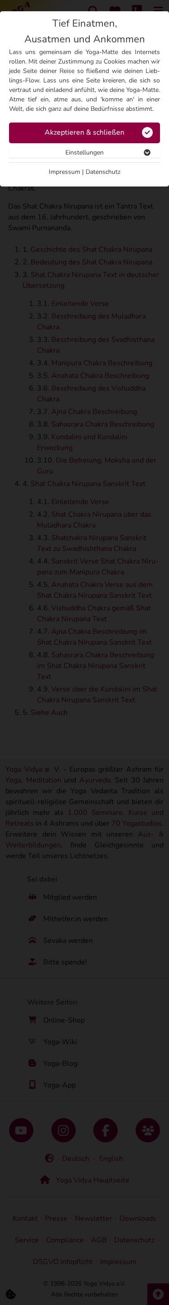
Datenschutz (103, 172)
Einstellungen (84, 152)
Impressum (64, 172)
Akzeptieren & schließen (84, 132)
